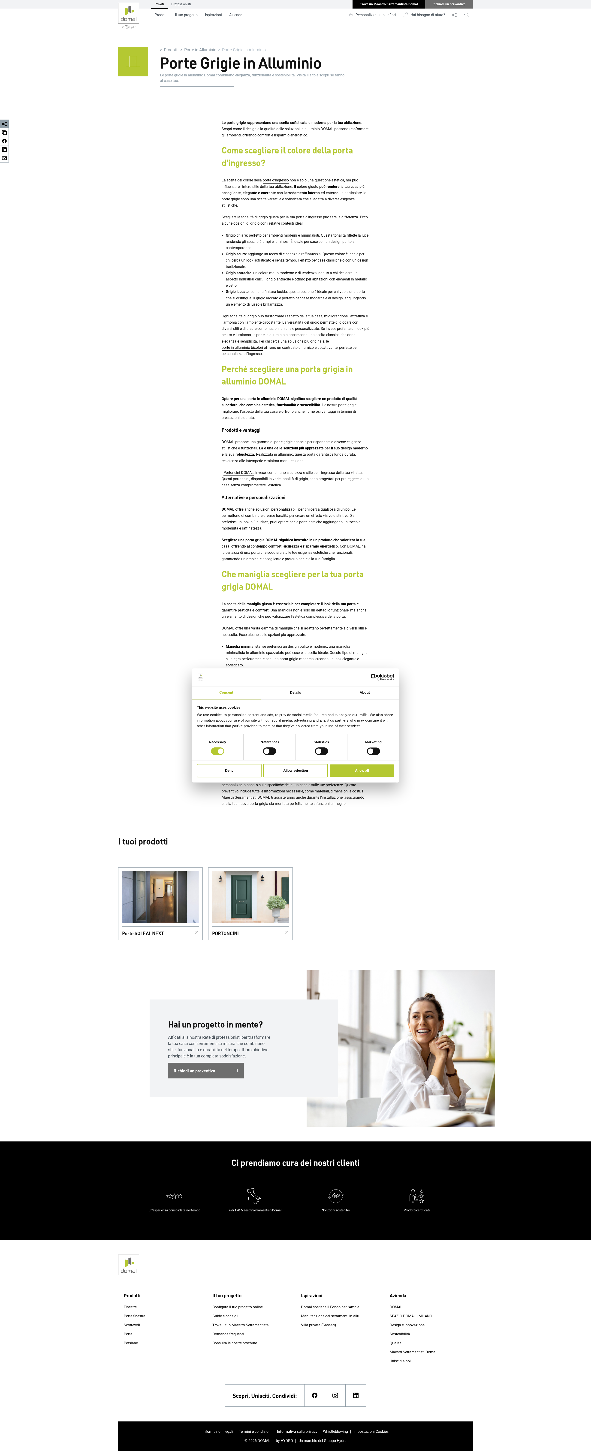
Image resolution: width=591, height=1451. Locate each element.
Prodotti (161, 15)
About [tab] (365, 692)
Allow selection (295, 770)
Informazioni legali (218, 1431)
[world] (455, 15)
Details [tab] (295, 692)
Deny (229, 770)
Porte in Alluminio (200, 49)
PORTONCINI (225, 933)
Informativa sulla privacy (297, 1431)
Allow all (362, 770)
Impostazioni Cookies (371, 1431)
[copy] (4, 132)
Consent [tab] (226, 692)
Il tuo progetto (186, 15)
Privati (159, 4)
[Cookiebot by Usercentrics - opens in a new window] (374, 677)
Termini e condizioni (255, 1431)
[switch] (269, 751)
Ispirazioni (213, 15)
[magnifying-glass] (467, 15)
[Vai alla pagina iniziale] (128, 16)
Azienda (235, 15)
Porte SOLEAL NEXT (143, 933)
